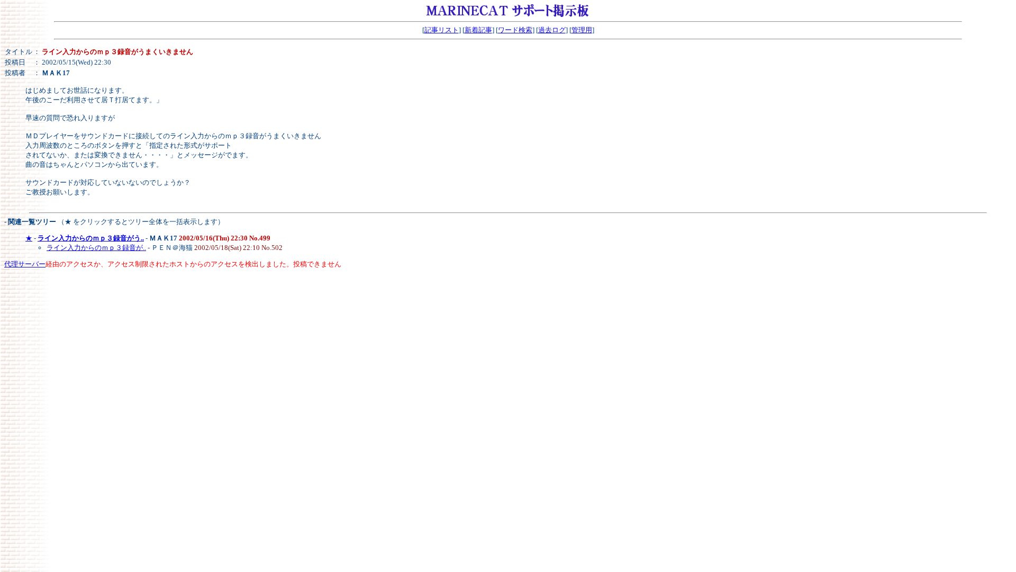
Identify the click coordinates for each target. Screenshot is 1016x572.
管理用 (582, 30)
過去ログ (552, 30)
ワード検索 (515, 30)
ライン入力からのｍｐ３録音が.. (96, 248)
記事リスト (441, 30)
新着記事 (478, 30)
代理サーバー (25, 264)
